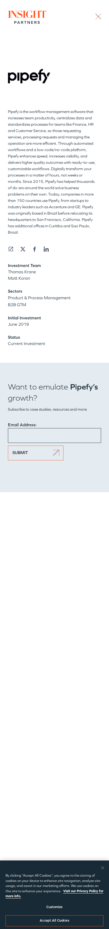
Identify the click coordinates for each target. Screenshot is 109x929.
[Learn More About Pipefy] (11, 249)
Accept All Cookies (54, 920)
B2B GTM (17, 304)
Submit (20, 452)
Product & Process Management (39, 297)
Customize (54, 907)
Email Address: (22, 424)
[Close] (102, 868)
